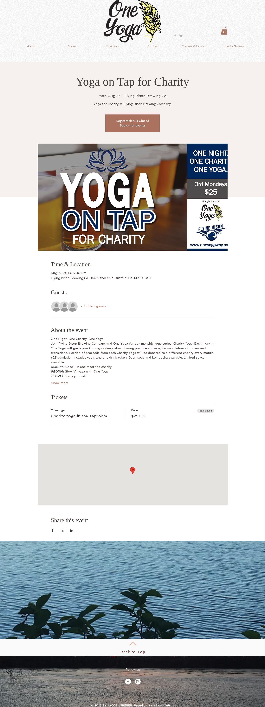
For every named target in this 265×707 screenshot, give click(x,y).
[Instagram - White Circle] (138, 681)
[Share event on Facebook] (53, 530)
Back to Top (132, 652)
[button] (224, 31)
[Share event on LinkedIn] (72, 530)
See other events (132, 125)
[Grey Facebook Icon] (175, 35)
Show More (59, 383)
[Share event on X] (62, 530)
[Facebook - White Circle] (128, 681)
